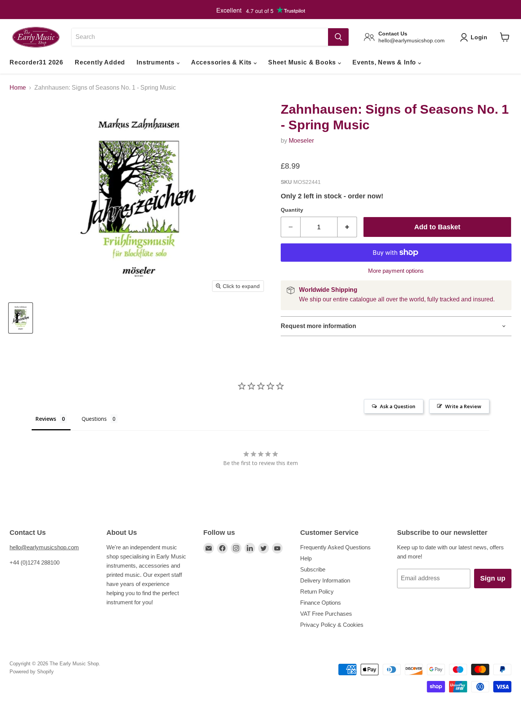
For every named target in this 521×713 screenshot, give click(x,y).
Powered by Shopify (32, 671)
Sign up (492, 578)
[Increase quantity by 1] (347, 227)
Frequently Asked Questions (335, 547)
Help (306, 558)
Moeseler (301, 140)
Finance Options (320, 602)
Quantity (292, 210)
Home (18, 87)
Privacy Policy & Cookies (331, 624)
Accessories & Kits (222, 62)
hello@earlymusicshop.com (44, 547)
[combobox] (200, 37)
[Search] (338, 37)
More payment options (396, 270)
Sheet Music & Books (303, 62)
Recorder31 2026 (36, 62)
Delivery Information (325, 580)
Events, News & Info (385, 62)
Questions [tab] (94, 418)
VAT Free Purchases (326, 613)
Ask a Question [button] (397, 406)
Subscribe (312, 569)
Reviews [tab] (45, 418)
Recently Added (100, 62)
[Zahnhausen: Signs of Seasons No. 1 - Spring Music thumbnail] (20, 318)
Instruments (157, 62)
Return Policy (317, 591)
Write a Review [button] (463, 406)
